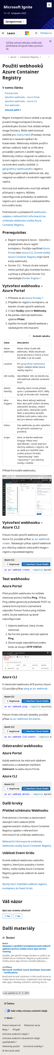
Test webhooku (12, 105)
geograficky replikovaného (17, 169)
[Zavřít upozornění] (49, 4)
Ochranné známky (32, 1046)
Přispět (16, 1029)
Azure (13, 57)
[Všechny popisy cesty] (5, 57)
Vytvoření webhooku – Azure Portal (22, 97)
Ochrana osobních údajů (14, 1033)
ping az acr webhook (36, 688)
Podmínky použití (11, 1046)
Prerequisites (11, 93)
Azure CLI (27, 252)
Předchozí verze (32, 1025)
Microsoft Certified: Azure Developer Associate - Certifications (26, 971)
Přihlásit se (46, 33)
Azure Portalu (33, 298)
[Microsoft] (27, 33)
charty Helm (23, 134)
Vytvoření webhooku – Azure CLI (21, 101)
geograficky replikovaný (33, 363)
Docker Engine (30, 278)
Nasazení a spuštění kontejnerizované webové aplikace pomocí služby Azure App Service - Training (26, 949)
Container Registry (29, 57)
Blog (4, 1029)
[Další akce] (49, 57)
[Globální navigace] (3, 33)
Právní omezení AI (11, 1025)
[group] (27, 570)
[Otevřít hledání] (36, 33)
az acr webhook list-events (25, 719)
